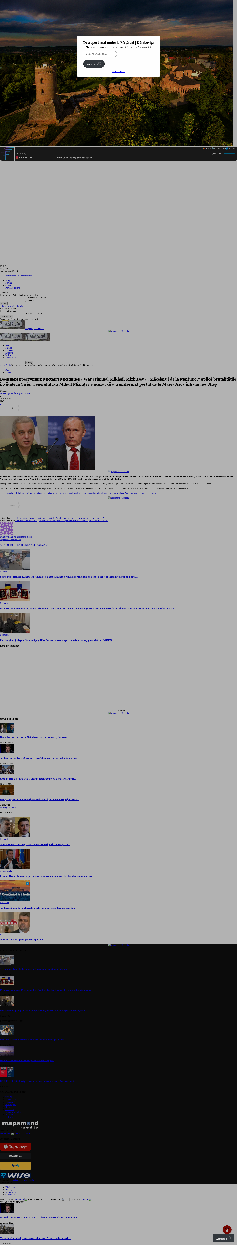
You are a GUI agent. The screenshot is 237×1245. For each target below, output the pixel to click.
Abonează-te (92, 64)
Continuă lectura (118, 72)
